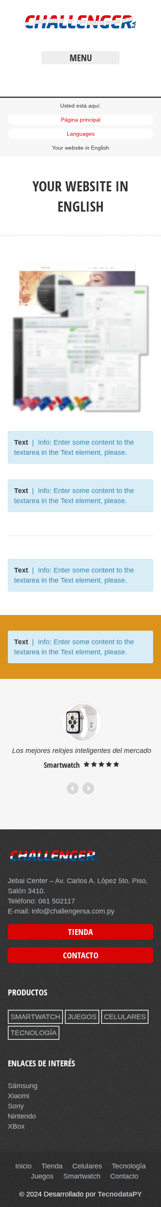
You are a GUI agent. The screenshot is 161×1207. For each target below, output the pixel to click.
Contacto (124, 1176)
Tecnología (129, 1166)
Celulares (87, 1166)
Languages (81, 134)
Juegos (42, 1176)
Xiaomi (18, 1096)
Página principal (80, 120)
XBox (16, 1126)
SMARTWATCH (35, 1017)
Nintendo (22, 1116)
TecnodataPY (120, 1194)
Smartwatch (81, 1176)
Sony (16, 1106)
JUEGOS (82, 1017)
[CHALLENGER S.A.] (80, 30)
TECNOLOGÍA (34, 1033)
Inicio (23, 1166)
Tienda (52, 1166)
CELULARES (125, 1017)
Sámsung (23, 1086)
